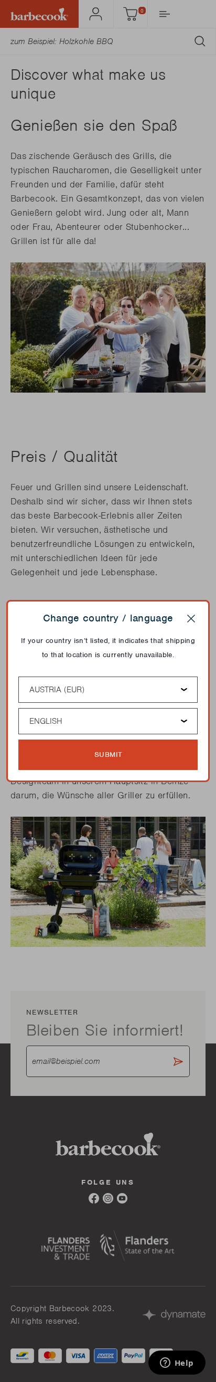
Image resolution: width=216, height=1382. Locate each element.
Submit (108, 754)
